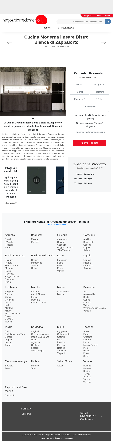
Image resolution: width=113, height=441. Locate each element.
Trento (8, 368)
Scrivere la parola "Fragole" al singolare (91, 125)
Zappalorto (89, 174)
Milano (8, 311)
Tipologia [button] (78, 183)
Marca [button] (79, 174)
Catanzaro (62, 239)
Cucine (52, 47)
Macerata (35, 300)
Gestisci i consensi (65, 438)
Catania (61, 337)
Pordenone (36, 263)
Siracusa (61, 350)
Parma (8, 271)
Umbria (35, 361)
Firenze (87, 334)
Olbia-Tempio (37, 350)
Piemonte (89, 287)
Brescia (8, 294)
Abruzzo (10, 235)
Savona (87, 268)
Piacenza (9, 274)
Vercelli (87, 311)
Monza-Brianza (12, 313)
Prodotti (47, 27)
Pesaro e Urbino (39, 302)
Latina (60, 263)
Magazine (88, 16)
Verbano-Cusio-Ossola (94, 308)
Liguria (87, 255)
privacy (90, 118)
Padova (87, 368)
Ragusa (61, 348)
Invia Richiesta (90, 143)
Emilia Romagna (15, 255)
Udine (34, 268)
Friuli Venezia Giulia (43, 255)
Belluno (87, 366)
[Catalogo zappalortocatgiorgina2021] (36, 180)
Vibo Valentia (63, 250)
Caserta (87, 245)
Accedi (107, 16)
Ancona (35, 291)
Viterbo (60, 271)
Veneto (87, 361)
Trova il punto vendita (56, 225)
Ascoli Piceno (38, 294)
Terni (33, 368)
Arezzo (86, 331)
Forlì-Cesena (11, 265)
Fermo (34, 297)
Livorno (87, 339)
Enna (59, 339)
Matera (34, 239)
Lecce (8, 342)
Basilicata (37, 235)
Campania (89, 235)
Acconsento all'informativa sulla (90, 117)
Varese (8, 322)
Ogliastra (35, 342)
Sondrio (9, 319)
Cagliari (35, 331)
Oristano (35, 345)
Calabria (62, 235)
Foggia (8, 339)
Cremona (9, 300)
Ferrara (8, 263)
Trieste (34, 265)
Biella (86, 297)
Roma (60, 268)
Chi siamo (26, 414)
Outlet (98, 16)
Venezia (87, 376)
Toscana (88, 326)
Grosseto (87, 337)
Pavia (8, 316)
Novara (87, 302)
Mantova (9, 308)
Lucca (86, 342)
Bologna (9, 260)
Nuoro (34, 339)
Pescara (9, 245)
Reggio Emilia (12, 276)
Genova (87, 260)
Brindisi (8, 337)
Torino (86, 305)
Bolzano (9, 366)
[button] (33, 118)
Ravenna (9, 279)
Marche (35, 287)
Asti (85, 291)
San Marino (10, 395)
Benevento (88, 242)
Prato (86, 353)
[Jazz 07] (9, 42)
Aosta (60, 366)
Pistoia (86, 350)
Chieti (8, 239)
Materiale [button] (78, 179)
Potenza (35, 242)
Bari (7, 331)
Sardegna (37, 326)
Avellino (87, 239)
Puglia (8, 326)
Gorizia (34, 260)
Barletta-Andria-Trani (15, 334)
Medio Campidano (40, 337)
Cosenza (61, 245)
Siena (86, 356)
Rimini (8, 282)
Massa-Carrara (90, 345)
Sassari (35, 348)
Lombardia (11, 287)
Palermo (61, 345)
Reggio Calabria (65, 247)
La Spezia (88, 265)
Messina (61, 342)
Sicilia (60, 326)
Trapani (61, 353)
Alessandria (89, 294)
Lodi (7, 305)
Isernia (60, 294)
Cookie (51, 438)
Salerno (87, 250)
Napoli (86, 247)
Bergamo (9, 291)
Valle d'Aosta (65, 361)
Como (8, 297)
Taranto (8, 345)
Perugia (35, 366)
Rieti (59, 265)
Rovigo (86, 371)
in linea (88, 183)
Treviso (87, 374)
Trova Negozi (67, 27)
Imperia (87, 263)
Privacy (44, 438)
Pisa (85, 348)
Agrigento (62, 331)
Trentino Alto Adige (16, 361)
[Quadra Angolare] (103, 42)
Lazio (60, 255)
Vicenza (87, 382)
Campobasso (63, 291)
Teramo (8, 247)
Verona (86, 379)
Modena (9, 268)
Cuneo (86, 300)
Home (46, 47)
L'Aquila (9, 242)
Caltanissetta (63, 334)
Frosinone (62, 260)
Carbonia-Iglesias (40, 334)
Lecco (8, 302)
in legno (88, 179)
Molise (61, 287)
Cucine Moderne (63, 47)
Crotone (61, 242)
